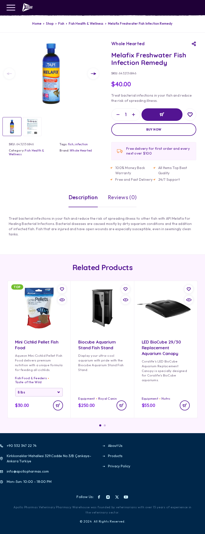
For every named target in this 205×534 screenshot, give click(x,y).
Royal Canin (107, 398)
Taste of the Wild (28, 382)
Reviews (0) (122, 197)
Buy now (154, 129)
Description (83, 197)
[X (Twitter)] (117, 497)
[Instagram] (108, 497)
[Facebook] (99, 497)
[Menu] (11, 7)
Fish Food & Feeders (31, 378)
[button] (121, 405)
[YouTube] (126, 497)
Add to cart (162, 114)
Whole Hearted (81, 150)
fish (71, 144)
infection (81, 144)
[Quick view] (62, 300)
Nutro (166, 398)
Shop (50, 23)
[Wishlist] (190, 114)
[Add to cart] (58, 405)
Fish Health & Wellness (86, 23)
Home (37, 23)
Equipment (86, 398)
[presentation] (9, 73)
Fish (61, 23)
